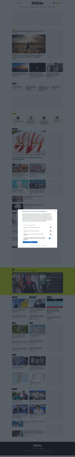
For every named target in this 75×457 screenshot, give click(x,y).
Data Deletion (32, 245)
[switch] (50, 227)
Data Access (37, 245)
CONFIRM (30, 242)
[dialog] (37, 228)
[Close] (55, 211)
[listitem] (37, 225)
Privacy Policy (43, 245)
